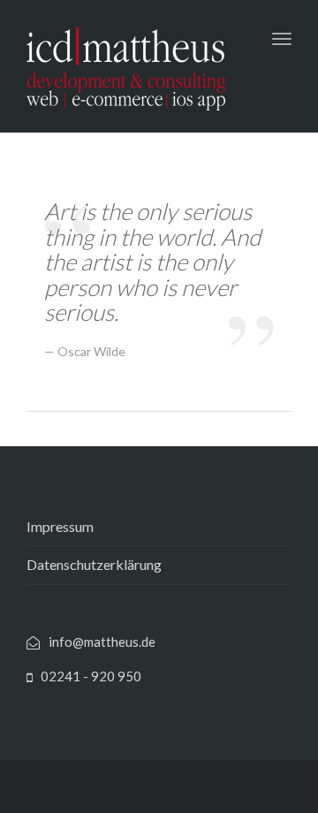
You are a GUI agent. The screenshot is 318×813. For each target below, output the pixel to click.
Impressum (60, 526)
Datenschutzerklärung (94, 564)
